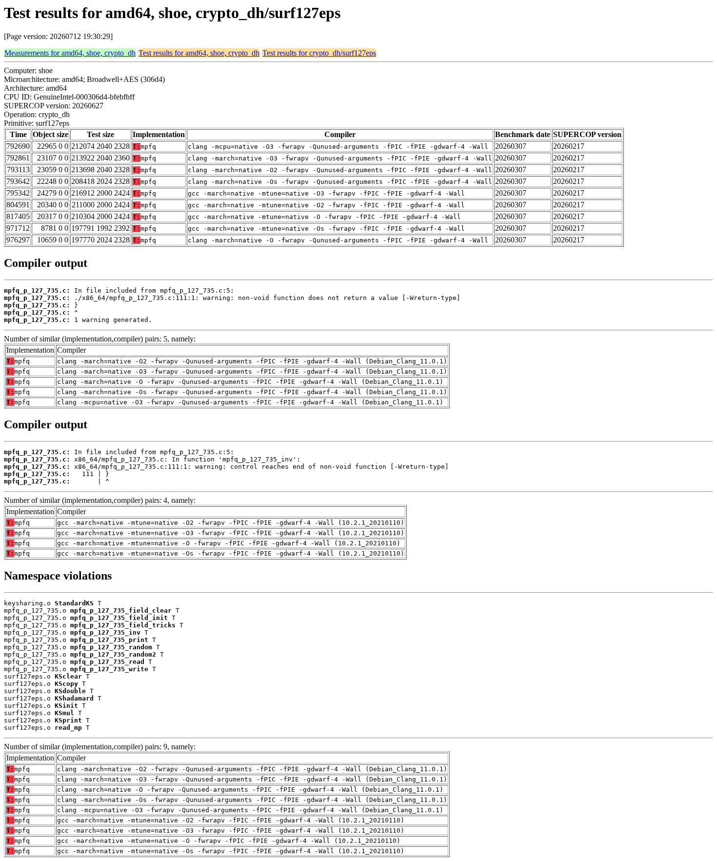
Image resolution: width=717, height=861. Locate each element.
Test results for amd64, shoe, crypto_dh (199, 53)
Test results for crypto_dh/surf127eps (319, 53)
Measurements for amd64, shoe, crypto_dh (70, 53)
